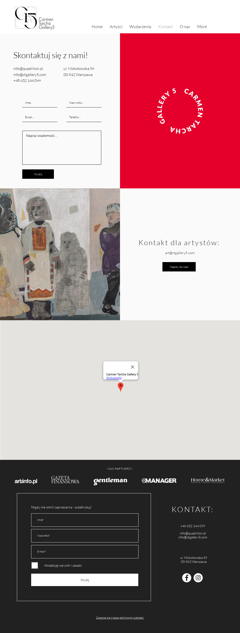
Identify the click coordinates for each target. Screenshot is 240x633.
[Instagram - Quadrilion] (198, 577)
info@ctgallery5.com (192, 537)
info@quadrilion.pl (193, 533)
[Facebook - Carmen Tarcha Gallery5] (186, 577)
